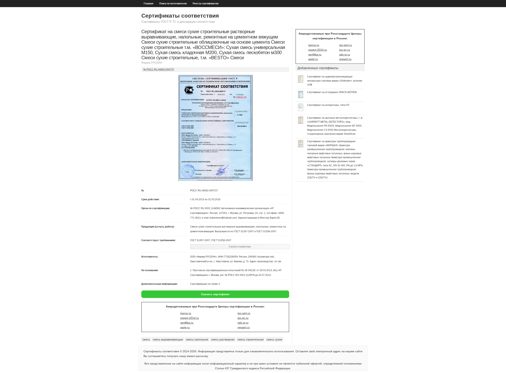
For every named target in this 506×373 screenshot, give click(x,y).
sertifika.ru (186, 322)
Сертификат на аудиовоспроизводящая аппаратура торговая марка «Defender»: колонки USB (334, 80)
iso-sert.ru (244, 313)
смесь (146, 339)
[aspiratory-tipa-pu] (300, 110)
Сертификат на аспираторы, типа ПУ (328, 105)
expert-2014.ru (189, 317)
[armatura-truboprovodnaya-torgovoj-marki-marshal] (300, 146)
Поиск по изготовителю (173, 3)
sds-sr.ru (243, 322)
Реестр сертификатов (205, 3)
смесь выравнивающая (168, 339)
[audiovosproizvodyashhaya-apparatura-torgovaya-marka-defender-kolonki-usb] (300, 81)
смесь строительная (250, 339)
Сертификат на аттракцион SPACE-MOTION (332, 92)
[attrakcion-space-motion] (300, 97)
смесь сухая (274, 339)
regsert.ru (244, 327)
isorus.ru (185, 313)
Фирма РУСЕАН (151, 62)
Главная (148, 3)
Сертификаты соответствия (180, 16)
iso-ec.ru (243, 317)
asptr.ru (185, 327)
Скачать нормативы (240, 246)
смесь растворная (223, 339)
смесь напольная (197, 339)
